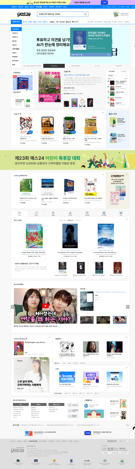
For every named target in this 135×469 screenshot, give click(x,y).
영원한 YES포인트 (18, 407)
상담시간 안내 (124, 453)
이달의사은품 (107, 22)
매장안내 (44, 22)
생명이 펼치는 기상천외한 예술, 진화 (76, 75)
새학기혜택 (90, 22)
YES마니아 (52, 407)
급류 (96, 295)
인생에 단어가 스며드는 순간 (28, 198)
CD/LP (14, 53)
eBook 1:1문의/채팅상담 (120, 450)
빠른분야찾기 (16, 21)
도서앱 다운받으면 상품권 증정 (88, 425)
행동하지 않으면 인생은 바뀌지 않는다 (83, 275)
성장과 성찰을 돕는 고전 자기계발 (27, 263)
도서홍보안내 (51, 441)
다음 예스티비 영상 (127, 307)
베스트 (25, 22)
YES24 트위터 (113, 441)
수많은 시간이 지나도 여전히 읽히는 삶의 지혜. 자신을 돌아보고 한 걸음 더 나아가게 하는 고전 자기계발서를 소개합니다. (30, 269)
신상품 (30, 22)
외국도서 (15, 37)
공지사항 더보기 (127, 425)
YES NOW (15, 29)
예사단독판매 (98, 22)
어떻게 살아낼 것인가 (47, 138)
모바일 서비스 (35, 415)
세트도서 (78, 220)
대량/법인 (127, 22)
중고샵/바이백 (17, 413)
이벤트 (34, 22)
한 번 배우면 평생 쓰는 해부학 (93, 198)
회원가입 (108, 6)
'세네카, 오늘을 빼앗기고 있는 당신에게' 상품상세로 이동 (117, 83)
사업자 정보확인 (64, 452)
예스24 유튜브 (19, 284)
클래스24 (68, 22)
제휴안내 (64, 441)
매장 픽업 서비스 (35, 411)
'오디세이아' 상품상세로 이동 (117, 88)
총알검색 (33, 409)
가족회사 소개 (123, 441)
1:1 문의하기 (106, 453)
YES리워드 (73, 410)
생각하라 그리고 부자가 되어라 (118, 275)
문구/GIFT (15, 60)
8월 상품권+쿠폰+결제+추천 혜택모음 (60, 425)
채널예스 (58, 339)
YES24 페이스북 (111, 441)
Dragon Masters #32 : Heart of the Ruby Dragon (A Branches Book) (42, 252)
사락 (57, 22)
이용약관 (25, 441)
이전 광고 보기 (127, 17)
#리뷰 (64, 363)
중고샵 (14, 41)
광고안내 (58, 441)
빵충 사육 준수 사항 (68, 138)
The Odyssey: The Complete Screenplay (70, 252)
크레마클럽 (15, 49)
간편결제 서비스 (35, 417)
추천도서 (120, 22)
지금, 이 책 (17, 114)
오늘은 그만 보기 (75, 54)
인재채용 (19, 441)
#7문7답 (75, 363)
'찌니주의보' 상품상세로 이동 (117, 99)
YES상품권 (52, 411)
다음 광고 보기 (129, 17)
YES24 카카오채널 (109, 441)
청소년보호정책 (43, 441)
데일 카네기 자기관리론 (98, 275)
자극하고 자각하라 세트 (70, 198)
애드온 (15, 417)
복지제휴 (70, 441)
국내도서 (15, 33)
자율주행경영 (17, 92)
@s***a (97, 393)
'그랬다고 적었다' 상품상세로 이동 (117, 93)
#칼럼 (69, 363)
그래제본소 (17, 72)
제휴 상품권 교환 (53, 409)
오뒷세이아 (23, 138)
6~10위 (113, 78)
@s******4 (90, 393)
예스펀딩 (62, 22)
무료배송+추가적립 (18, 409)
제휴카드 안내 (17, 415)
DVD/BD (14, 57)
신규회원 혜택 (17, 411)
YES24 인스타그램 (116, 441)
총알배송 (33, 407)
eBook (14, 45)
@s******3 (82, 393)
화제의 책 (20, 175)
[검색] (85, 14)
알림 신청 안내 (35, 413)
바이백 (39, 22)
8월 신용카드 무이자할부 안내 (32, 425)
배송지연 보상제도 (73, 416)
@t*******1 (67, 393)
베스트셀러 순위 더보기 (126, 78)
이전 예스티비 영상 (12, 307)
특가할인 (114, 22)
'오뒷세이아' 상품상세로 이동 (117, 104)
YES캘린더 (73, 405)
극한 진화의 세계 (69, 88)
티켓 (13, 64)
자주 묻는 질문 (115, 453)
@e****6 (75, 393)
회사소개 (13, 441)
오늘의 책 (67, 71)
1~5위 (108, 78)
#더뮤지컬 (82, 363)
